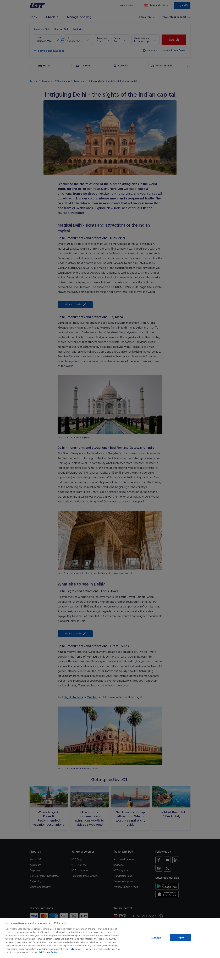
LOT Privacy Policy (47, 952)
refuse (73, 949)
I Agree (181, 937)
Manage (156, 937)
